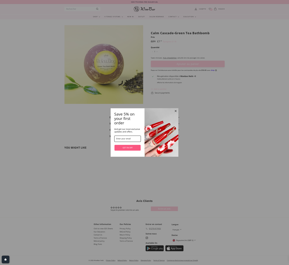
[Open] (5, 259)
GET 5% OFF (128, 147)
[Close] (175, 111)
